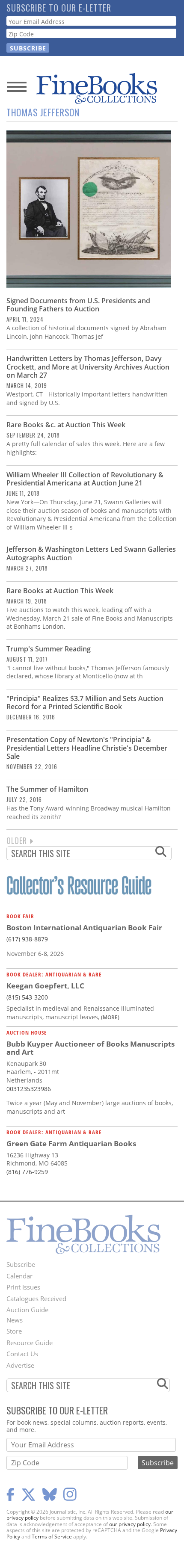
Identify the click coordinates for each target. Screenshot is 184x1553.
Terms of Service (52, 1536)
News (14, 1320)
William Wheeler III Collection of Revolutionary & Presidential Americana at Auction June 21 (84, 479)
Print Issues (23, 1287)
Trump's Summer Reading (48, 649)
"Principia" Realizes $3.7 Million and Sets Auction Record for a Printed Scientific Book (84, 702)
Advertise (20, 1365)
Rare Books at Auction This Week (59, 590)
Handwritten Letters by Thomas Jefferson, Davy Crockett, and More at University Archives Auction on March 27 (87, 366)
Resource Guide (29, 1342)
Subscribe (20, 1264)
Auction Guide (27, 1309)
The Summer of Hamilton (47, 789)
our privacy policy (130, 1524)
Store (14, 1331)
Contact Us (22, 1353)
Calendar (19, 1276)
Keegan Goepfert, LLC (45, 986)
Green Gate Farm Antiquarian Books (71, 1143)
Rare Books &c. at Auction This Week (65, 424)
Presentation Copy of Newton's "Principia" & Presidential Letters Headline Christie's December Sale (86, 747)
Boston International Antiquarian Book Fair (84, 927)
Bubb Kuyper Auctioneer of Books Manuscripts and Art (90, 1048)
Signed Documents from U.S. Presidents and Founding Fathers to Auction (78, 305)
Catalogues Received (36, 1298)
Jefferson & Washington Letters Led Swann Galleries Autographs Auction (91, 553)
